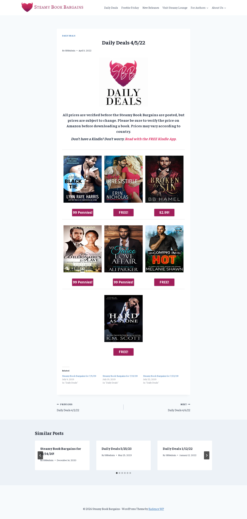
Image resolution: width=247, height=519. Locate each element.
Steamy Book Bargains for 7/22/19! (160, 375)
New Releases (150, 7)
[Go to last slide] (40, 455)
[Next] (206, 455)
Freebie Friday (130, 7)
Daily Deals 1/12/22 (178, 448)
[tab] (117, 473)
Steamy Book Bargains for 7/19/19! (120, 375)
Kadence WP (156, 509)
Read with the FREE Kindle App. (150, 138)
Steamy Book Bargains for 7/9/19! (79, 375)
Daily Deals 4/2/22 (68, 407)
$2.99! (164, 212)
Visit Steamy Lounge (174, 7)
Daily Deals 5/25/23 (117, 448)
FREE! (123, 212)
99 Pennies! (82, 212)
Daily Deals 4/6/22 (179, 407)
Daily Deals (111, 7)
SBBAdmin (70, 50)
